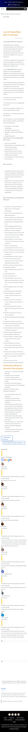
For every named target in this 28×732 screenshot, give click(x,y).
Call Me (13, 12)
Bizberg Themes (15, 728)
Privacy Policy (20, 717)
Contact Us (11, 717)
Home (5, 717)
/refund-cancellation (20, 719)
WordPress (18, 726)
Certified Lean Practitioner (6, 438)
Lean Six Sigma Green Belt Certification (13, 442)
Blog (14, 721)
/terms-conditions (8, 719)
